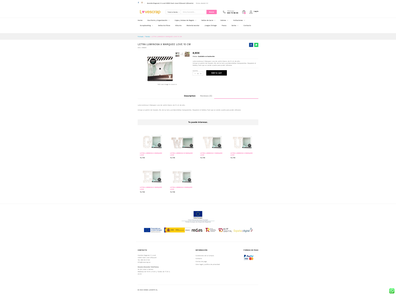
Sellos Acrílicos (164, 25)
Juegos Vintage (210, 25)
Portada (140, 36)
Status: (195, 56)
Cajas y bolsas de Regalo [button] (184, 20)
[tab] (190, 97)
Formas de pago (201, 261)
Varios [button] (233, 25)
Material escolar (193, 25)
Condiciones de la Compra (205, 255)
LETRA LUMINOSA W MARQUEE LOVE (181, 154)
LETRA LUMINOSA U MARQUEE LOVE (241, 154)
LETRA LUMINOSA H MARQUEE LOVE (181, 188)
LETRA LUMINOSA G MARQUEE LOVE (151, 154)
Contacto (247, 25)
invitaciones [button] (238, 20)
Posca (224, 25)
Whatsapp (230, 11)
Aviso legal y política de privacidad (208, 264)
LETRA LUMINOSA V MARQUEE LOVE (211, 154)
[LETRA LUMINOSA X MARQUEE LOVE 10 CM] (251, 45)
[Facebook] (138, 2)
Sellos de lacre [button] (207, 20)
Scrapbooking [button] (145, 25)
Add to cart (216, 73)
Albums (178, 25)
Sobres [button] (223, 20)
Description (190, 96)
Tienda (147, 36)
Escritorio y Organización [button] (157, 20)
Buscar (211, 12)
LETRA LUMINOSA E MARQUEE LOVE (151, 188)
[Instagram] (142, 3)
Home (140, 20)
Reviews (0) (206, 96)
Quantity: (195, 70)
